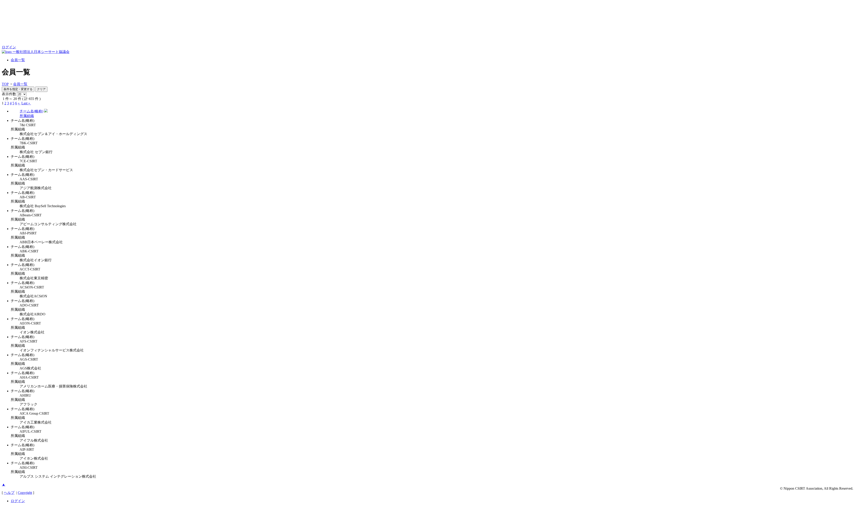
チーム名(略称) (31, 111)
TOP (5, 84)
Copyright (25, 493)
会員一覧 (18, 60)
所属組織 (27, 116)
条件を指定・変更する (18, 89)
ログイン (9, 47)
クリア (41, 89)
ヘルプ (9, 493)
